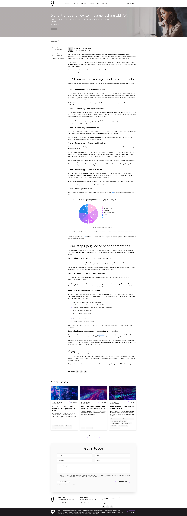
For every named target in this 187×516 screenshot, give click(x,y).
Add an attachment (64, 481)
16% (113, 192)
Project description (64, 466)
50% (129, 112)
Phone (98, 460)
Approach (83, 3)
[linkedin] (107, 506)
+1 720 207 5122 (62, 502)
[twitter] (111, 506)
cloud (84, 237)
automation (101, 335)
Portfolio (91, 3)
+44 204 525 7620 (84, 502)
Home (52, 41)
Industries (75, 3)
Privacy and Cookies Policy (91, 514)
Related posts (93, 436)
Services (67, 3)
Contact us (130, 3)
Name (60, 455)
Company (104, 3)
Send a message (122, 481)
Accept (132, 512)
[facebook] (103, 506)
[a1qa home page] (52, 3)
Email (97, 455)
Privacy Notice (108, 475)
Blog (97, 3)
